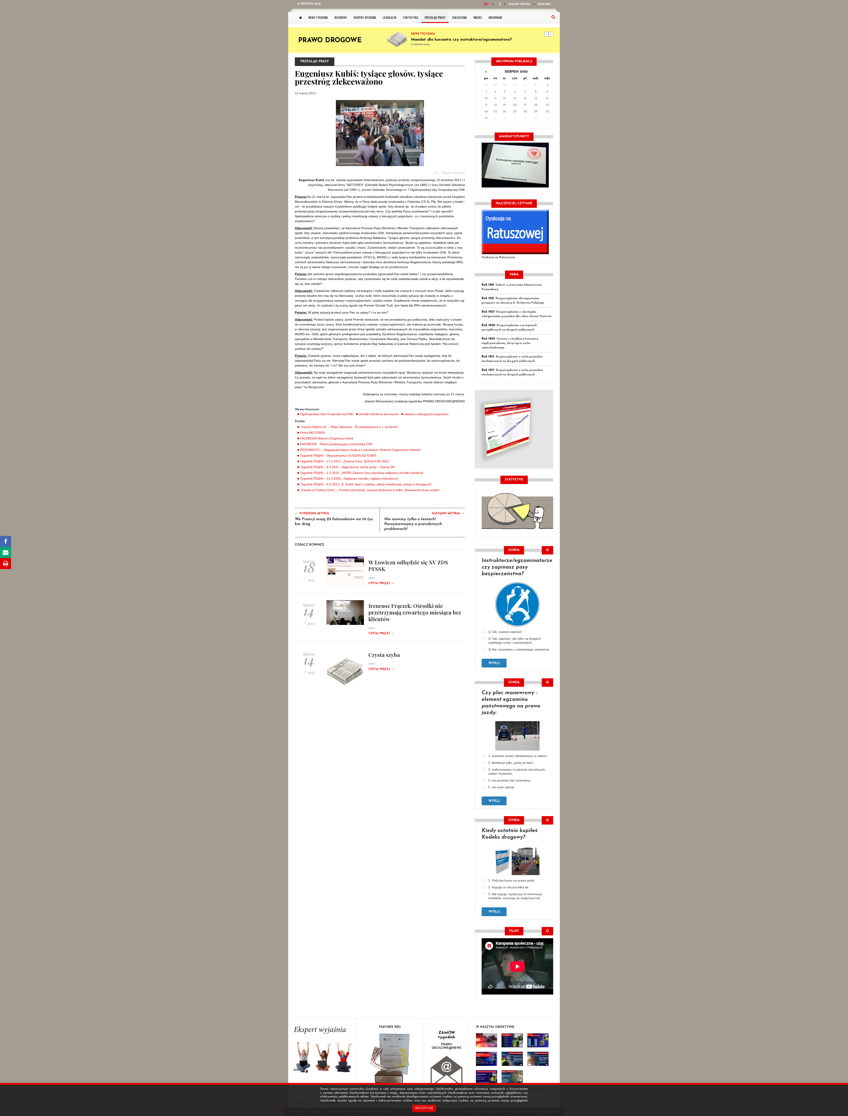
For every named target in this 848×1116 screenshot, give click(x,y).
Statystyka (410, 17)
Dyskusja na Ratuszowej (498, 257)
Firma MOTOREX (312, 432)
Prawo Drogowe (330, 40)
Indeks (477, 17)
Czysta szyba (384, 654)
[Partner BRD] (390, 1058)
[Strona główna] (300, 17)
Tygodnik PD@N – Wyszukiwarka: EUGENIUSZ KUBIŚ (338, 455)
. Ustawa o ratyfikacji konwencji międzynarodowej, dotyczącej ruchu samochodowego (510, 343)
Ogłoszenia (459, 17)
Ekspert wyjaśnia (365, 17)
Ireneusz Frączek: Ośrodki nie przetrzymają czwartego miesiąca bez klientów (414, 612)
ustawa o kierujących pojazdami (426, 414)
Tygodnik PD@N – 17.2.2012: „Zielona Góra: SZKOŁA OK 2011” (345, 461)
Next (551, 34)
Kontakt (544, 4)
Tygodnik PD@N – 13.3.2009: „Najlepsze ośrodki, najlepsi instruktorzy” (349, 478)
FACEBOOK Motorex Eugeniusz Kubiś (326, 438)
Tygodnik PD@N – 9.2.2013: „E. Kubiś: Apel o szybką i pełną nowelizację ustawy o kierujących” (366, 484)
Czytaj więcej (381, 583)
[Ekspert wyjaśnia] (322, 1051)
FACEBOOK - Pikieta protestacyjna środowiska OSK (336, 444)
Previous (546, 34)
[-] (512, 1040)
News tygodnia (318, 17)
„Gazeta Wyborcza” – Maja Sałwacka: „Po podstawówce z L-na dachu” (349, 427)
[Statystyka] (517, 510)
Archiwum (495, 17)
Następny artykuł (448, 513)
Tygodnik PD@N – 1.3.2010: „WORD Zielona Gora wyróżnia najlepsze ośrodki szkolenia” (362, 473)
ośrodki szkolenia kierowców (378, 414)
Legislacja (389, 17)
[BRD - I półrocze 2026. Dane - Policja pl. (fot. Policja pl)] (486, 1040)
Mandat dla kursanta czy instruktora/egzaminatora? (461, 40)
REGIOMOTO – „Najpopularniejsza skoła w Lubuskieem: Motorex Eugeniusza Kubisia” (360, 450)
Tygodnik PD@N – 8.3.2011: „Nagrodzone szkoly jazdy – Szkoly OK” (348, 467)
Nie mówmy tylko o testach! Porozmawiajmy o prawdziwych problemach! (413, 524)
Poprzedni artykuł (312, 513)
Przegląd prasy (435, 17)
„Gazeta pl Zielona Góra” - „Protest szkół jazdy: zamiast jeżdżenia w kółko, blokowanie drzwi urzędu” (370, 490)
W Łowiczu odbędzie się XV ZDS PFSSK (408, 565)
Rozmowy (341, 17)
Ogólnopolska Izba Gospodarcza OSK (326, 414)
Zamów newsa (519, 4)
